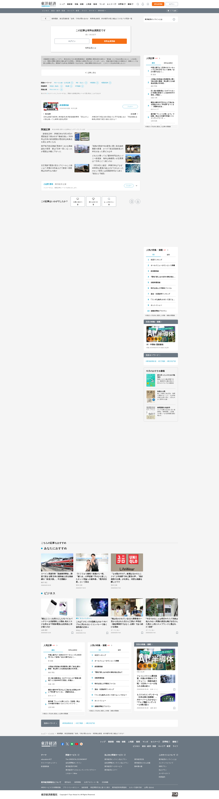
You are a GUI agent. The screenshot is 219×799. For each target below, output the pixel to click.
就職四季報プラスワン (159, 311)
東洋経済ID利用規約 (119, 787)
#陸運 (67, 86)
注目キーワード (152, 355)
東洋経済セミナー (110, 770)
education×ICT (46, 759)
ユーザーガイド (164, 773)
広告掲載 (105, 782)
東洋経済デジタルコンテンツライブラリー (81, 770)
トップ (62, 4)
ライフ (84, 10)
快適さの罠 (161, 391)
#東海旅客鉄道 (151, 361)
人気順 (88, 4)
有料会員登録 (158, 4)
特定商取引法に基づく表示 (100, 787)
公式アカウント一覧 (91, 782)
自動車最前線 (155, 282)
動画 (95, 4)
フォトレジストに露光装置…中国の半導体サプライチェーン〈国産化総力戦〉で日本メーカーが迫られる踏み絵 (147, 681)
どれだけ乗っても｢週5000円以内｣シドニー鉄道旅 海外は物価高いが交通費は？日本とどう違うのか (108, 158)
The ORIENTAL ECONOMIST (76, 759)
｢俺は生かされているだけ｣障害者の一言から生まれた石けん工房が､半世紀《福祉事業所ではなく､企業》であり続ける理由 (127, 623)
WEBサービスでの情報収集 (51, 787)
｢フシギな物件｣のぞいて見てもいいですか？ (163, 299)
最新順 (70, 4)
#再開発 (92, 83)
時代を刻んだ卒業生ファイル (161, 288)
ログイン (172, 4)
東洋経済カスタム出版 (142, 763)
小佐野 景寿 (48, 184)
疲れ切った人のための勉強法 (166, 376)
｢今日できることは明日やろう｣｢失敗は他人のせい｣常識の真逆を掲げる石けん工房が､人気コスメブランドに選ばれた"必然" (162, 623)
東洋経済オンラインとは (153, 19)
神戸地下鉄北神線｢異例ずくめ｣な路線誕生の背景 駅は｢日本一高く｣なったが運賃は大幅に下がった (56, 148)
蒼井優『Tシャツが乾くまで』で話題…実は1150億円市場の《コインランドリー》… (162, 116)
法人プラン (163, 770)
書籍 (129, 4)
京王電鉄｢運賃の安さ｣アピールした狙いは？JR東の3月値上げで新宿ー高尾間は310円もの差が (56, 168)
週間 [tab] (168, 255)
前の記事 (48, 114)
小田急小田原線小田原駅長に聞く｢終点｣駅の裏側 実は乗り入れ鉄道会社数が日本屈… (163, 81)
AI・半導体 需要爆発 (154, 344)
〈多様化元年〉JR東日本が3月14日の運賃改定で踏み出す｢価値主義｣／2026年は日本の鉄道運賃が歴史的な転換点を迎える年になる (57, 138)
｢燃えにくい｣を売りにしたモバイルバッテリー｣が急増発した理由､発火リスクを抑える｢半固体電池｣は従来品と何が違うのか (56, 623)
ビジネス (45, 10)
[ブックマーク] (131, 201)
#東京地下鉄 (171, 361)
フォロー (130, 106)
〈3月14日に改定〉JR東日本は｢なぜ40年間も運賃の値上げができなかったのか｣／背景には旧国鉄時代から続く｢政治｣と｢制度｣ (108, 169)
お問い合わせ (149, 787)
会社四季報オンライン (74, 763)
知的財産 (85, 787)
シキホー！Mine (71, 773)
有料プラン (163, 766)
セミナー (110, 4)
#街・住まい (80, 83)
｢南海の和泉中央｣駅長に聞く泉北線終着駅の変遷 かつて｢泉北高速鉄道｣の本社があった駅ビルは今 (107, 148)
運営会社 (68, 782)
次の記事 (133, 114)
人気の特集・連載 (154, 250)
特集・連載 (79, 4)
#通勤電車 (104, 83)
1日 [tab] (153, 254)
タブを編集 (173, 10)
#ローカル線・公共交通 (62, 83)
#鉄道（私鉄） (55, 86)
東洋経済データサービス (113, 766)
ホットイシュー (156, 305)
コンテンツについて (166, 763)
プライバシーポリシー (71, 787)
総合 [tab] (153, 63)
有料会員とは (90, 48)
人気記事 (150, 58)
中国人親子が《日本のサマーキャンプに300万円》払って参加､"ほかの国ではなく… (163, 70)
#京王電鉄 (161, 361)
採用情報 (77, 782)
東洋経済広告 (139, 759)
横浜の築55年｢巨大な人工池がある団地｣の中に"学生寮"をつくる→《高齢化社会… (162, 104)
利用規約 (162, 777)
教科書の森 (138, 766)
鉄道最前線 (64, 105)
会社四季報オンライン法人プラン (116, 763)
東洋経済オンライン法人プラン (115, 759)
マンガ (102, 4)
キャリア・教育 (73, 10)
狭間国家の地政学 (163, 407)
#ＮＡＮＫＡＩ (55, 89)
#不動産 (77, 86)
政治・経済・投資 (58, 10)
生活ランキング (156, 260)
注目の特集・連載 (153, 322)
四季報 (121, 4)
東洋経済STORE (72, 766)
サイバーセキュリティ (49, 763)
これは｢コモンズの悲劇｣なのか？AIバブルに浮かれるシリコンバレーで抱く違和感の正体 (91, 624)
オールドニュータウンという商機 (163, 265)
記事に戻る (45, 19)
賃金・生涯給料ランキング (160, 294)
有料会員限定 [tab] (168, 63)
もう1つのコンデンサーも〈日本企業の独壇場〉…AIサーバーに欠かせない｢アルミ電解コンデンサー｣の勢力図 (147, 700)
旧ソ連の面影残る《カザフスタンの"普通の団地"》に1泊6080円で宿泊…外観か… (163, 93)
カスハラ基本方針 (135, 787)
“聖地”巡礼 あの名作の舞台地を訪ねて (163, 277)
